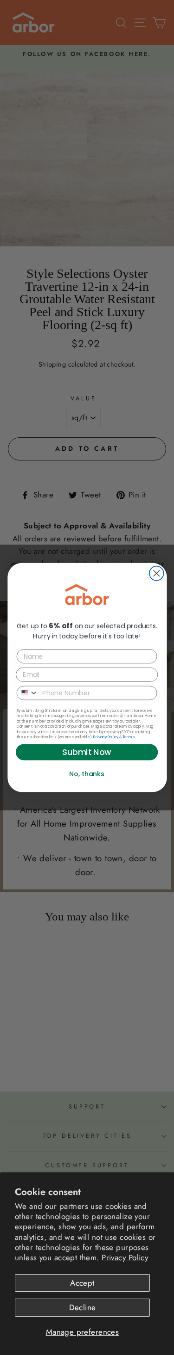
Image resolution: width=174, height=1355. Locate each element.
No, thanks (86, 774)
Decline (82, 1307)
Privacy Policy (125, 1257)
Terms (128, 737)
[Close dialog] (156, 573)
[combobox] (27, 692)
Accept (82, 1282)
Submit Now (86, 752)
